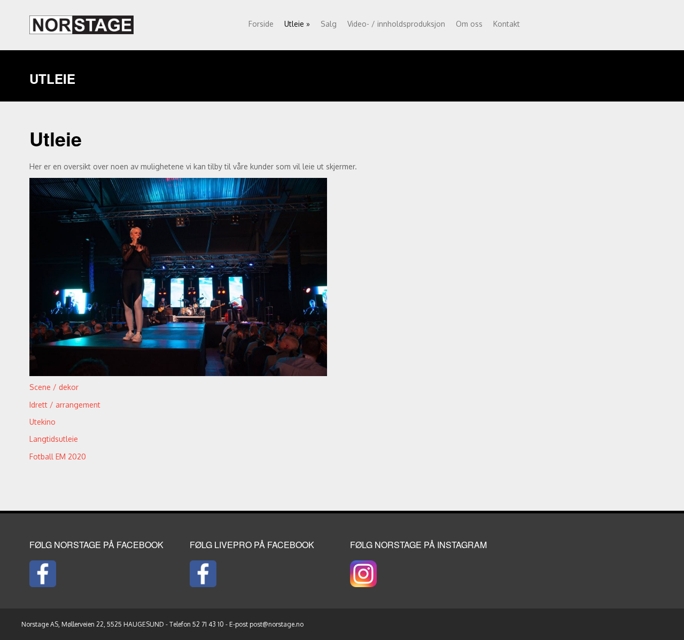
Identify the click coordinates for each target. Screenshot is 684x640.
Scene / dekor (54, 387)
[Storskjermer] (81, 22)
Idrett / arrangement (64, 404)
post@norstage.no (277, 624)
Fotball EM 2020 (57, 456)
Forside (261, 23)
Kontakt (506, 23)
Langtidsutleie (53, 438)
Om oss (469, 23)
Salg (329, 23)
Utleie (297, 23)
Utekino (42, 421)
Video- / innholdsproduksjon (396, 23)
